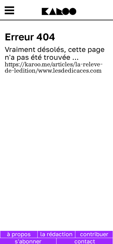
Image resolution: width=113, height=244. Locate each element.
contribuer (94, 234)
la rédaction (56, 234)
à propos (19, 234)
